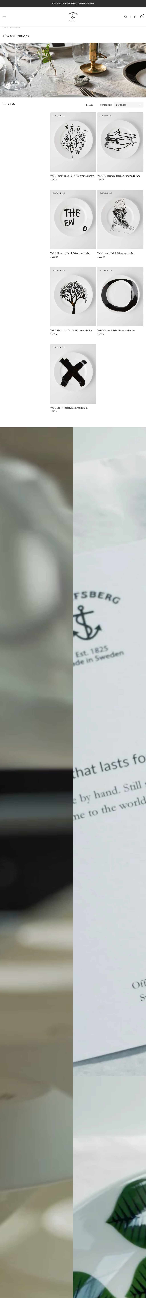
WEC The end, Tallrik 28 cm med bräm (70, 253)
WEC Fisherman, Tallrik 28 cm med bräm (118, 175)
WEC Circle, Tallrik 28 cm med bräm (116, 330)
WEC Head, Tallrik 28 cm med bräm (115, 253)
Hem (4, 28)
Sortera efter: (106, 105)
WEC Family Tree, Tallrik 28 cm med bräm (72, 175)
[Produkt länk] (73, 149)
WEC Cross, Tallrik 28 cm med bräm (68, 407)
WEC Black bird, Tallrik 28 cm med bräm (71, 330)
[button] (4, 17)
